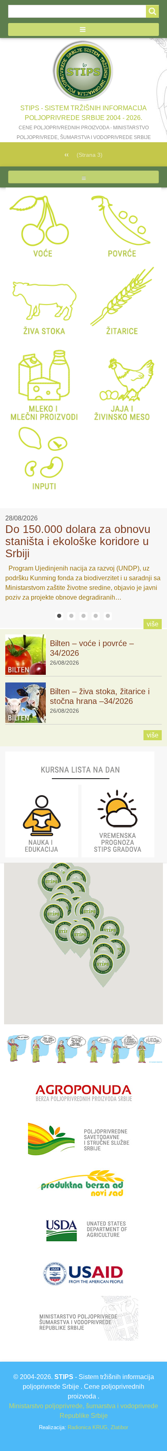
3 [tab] (83, 616)
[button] (83, 29)
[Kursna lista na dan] (79, 767)
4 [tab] (96, 616)
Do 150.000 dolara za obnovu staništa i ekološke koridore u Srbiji (77, 541)
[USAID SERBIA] (82, 1273)
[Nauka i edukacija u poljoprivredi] (41, 820)
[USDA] (84, 1228)
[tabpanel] (83, 558)
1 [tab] (59, 616)
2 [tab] (71, 616)
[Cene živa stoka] (45, 303)
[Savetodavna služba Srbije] (82, 1138)
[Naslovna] (83, 70)
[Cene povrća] (122, 225)
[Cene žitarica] (122, 303)
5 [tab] (108, 616)
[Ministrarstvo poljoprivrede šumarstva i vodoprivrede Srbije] (83, 1317)
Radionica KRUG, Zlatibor (98, 1427)
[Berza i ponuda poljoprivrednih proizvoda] (83, 1093)
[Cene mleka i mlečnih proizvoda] (45, 380)
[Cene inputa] (45, 458)
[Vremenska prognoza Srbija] (117, 820)
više (152, 624)
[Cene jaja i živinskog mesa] (122, 380)
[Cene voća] (45, 225)
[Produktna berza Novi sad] (83, 1183)
